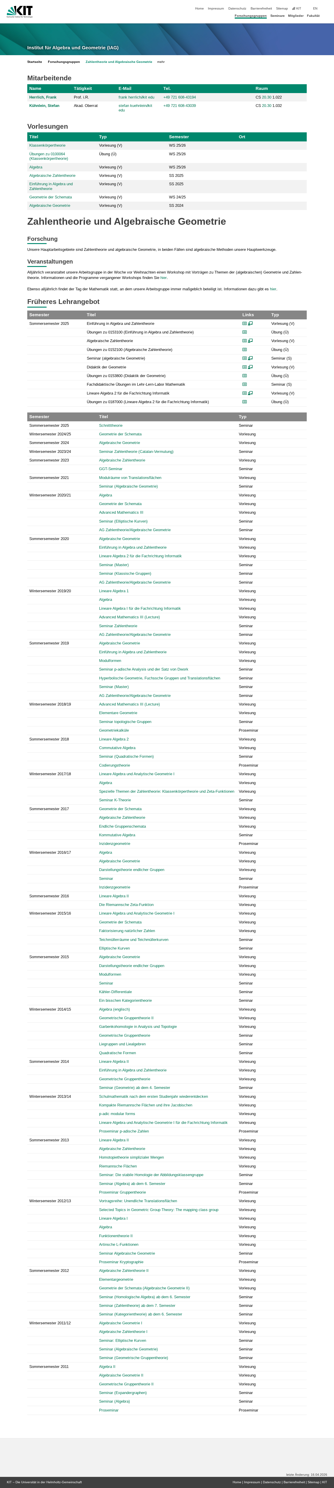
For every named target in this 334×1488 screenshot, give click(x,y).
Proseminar (109, 1410)
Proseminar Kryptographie (121, 1262)
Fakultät (313, 15)
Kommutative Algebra (117, 835)
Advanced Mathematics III (121, 512)
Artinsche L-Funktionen (118, 1244)
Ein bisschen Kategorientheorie (125, 1000)
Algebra (35, 167)
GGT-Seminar (110, 469)
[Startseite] (325, 15)
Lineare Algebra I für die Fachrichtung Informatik (140, 608)
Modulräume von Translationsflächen (130, 478)
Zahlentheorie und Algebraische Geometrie (119, 62)
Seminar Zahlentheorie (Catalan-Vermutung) (136, 451)
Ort (242, 136)
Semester (179, 136)
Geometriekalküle (114, 730)
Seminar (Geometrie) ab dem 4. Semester (134, 1088)
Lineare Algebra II (114, 896)
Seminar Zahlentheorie (118, 626)
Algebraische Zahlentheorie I (123, 1332)
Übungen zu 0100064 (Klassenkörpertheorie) (48, 156)
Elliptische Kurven (114, 948)
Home (199, 8)
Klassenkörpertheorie (47, 145)
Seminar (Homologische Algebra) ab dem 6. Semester (144, 1297)
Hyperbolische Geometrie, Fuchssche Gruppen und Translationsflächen (159, 678)
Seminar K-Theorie (115, 800)
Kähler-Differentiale (115, 992)
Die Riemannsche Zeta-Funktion (126, 905)
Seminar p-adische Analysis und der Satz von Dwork (143, 669)
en (315, 8)
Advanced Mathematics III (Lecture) (129, 617)
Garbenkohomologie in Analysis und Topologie (138, 1026)
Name (35, 88)
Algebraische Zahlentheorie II (124, 1270)
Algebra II (107, 1367)
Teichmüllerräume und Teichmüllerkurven (133, 940)
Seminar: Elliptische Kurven (122, 1340)
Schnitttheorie (110, 425)
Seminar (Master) (114, 565)
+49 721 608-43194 (179, 97)
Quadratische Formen (117, 1053)
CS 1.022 (269, 97)
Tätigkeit (83, 88)
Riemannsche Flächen (118, 1166)
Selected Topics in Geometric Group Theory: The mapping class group (158, 1210)
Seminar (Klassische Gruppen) (125, 573)
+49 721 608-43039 (179, 106)
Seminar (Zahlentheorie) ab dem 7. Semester (137, 1305)
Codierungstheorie (114, 765)
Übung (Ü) (108, 154)
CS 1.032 (269, 106)
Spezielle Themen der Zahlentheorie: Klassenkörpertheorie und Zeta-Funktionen (166, 791)
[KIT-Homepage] (19, 12)
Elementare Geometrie (118, 713)
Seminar (106, 878)
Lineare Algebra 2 (114, 739)
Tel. (167, 88)
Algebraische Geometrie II (121, 1375)
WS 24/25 (177, 197)
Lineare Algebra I (113, 1218)
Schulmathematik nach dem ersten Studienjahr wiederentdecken (153, 1096)
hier (163, 278)
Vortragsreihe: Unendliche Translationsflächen (138, 1201)
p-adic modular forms (117, 1114)
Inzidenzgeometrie (114, 843)
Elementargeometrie (116, 1279)
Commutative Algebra (117, 748)
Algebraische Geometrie (49, 205)
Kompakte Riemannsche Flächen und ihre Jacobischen (145, 1105)
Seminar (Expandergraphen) (123, 1393)
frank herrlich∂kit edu (136, 97)
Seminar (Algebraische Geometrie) (128, 486)
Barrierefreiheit (261, 8)
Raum (262, 88)
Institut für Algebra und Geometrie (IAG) (73, 47)
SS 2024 (176, 205)
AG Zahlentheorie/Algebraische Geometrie (135, 530)
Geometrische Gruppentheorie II (126, 1018)
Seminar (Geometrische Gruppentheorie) (133, 1358)
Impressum (216, 8)
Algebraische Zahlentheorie (52, 175)
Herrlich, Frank (42, 97)
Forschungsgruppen (251, 15)
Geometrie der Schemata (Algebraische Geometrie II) (144, 1288)
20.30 (266, 97)
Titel (33, 136)
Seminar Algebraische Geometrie (127, 1253)
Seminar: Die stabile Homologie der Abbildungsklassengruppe (151, 1175)
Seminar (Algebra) (114, 1401)
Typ (103, 136)
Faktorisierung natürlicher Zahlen (127, 931)
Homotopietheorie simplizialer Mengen (131, 1157)
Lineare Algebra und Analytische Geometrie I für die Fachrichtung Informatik (163, 1122)
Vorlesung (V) (110, 145)
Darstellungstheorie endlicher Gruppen (131, 870)
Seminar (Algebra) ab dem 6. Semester (132, 1184)
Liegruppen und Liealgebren (122, 1044)
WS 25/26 (177, 145)
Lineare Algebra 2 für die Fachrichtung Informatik (140, 556)
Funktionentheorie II (116, 1236)
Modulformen (110, 661)
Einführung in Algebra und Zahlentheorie (51, 186)
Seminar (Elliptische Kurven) (123, 521)
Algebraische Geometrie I (120, 1323)
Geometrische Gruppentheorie (124, 1035)
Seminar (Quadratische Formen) (126, 756)
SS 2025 (176, 175)
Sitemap (282, 8)
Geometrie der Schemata (50, 197)
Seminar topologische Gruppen (125, 722)
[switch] (325, 8)
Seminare (277, 15)
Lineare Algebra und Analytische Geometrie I (136, 774)
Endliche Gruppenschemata (122, 826)
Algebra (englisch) (114, 1009)
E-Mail (125, 88)
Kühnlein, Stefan (44, 106)
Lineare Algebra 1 (114, 591)
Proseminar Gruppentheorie (122, 1192)
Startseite (34, 62)
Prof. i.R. (81, 97)
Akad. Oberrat (86, 106)
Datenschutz (237, 8)
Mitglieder (296, 15)
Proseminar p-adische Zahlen (124, 1131)
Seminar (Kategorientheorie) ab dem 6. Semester (140, 1314)
